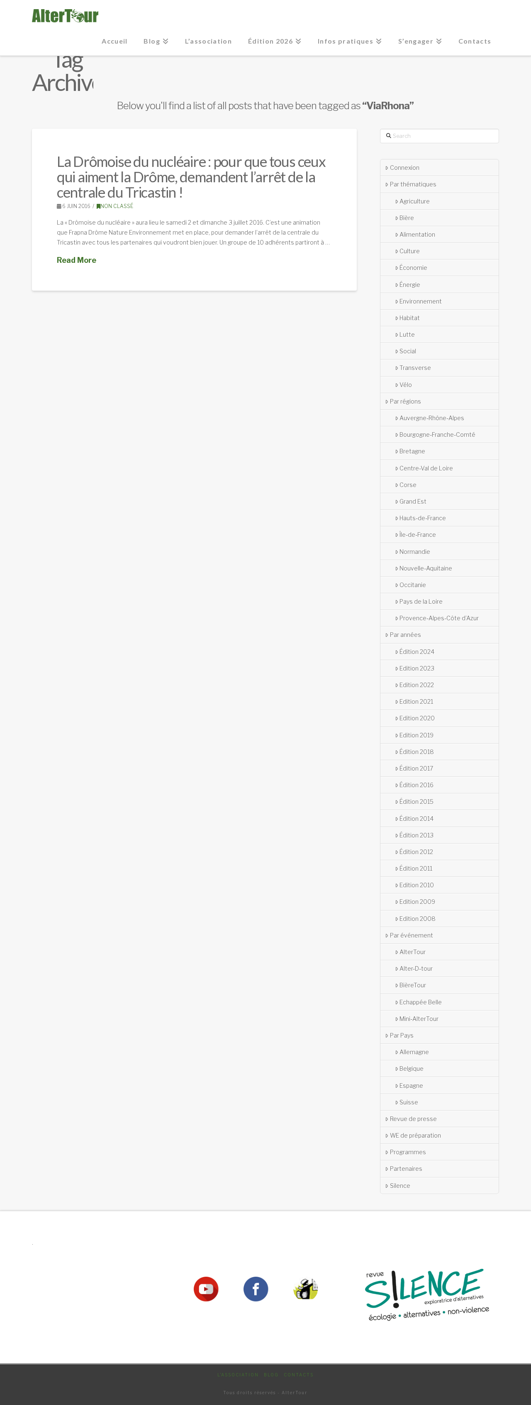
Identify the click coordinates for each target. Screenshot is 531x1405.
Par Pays (402, 1035)
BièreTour (412, 985)
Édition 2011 (415, 868)
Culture (409, 251)
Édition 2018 (416, 751)
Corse (408, 484)
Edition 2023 (416, 668)
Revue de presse (413, 1118)
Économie (413, 267)
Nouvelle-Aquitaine (425, 568)
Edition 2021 (416, 701)
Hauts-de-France (422, 517)
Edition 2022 (416, 684)
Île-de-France (417, 534)
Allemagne (414, 1051)
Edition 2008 (417, 918)
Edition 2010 (416, 885)
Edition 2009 (417, 901)
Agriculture (414, 201)
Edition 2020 (417, 718)
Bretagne (412, 451)
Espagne (411, 1085)
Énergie (409, 284)
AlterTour (412, 951)
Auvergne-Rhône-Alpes (431, 417)
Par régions (405, 401)
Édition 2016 (416, 784)
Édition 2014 (416, 818)
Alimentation (417, 234)
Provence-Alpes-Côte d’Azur (439, 618)
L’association (238, 1374)
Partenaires (406, 1168)
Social (407, 351)
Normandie (414, 551)
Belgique (411, 1068)
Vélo (405, 384)
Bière (406, 217)
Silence (400, 1185)
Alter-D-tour (416, 968)
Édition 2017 (416, 768)
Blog (271, 1374)
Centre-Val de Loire (426, 468)
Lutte (407, 334)
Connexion (404, 167)
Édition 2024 (416, 651)
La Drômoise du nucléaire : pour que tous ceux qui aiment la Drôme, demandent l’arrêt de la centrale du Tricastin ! (191, 176)
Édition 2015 (416, 801)
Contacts (299, 1374)
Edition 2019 (416, 735)
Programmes (408, 1151)
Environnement (420, 301)
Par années (405, 634)
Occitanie (412, 584)
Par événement (411, 935)
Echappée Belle (420, 1002)
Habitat (409, 317)
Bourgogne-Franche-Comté (437, 434)
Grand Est (412, 501)
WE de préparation (415, 1135)
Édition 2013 (416, 835)
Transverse (415, 367)
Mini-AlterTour (418, 1018)
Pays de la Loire (421, 601)
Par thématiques (413, 184)
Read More (76, 260)
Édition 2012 (416, 851)
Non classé (116, 206)
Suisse (408, 1102)
